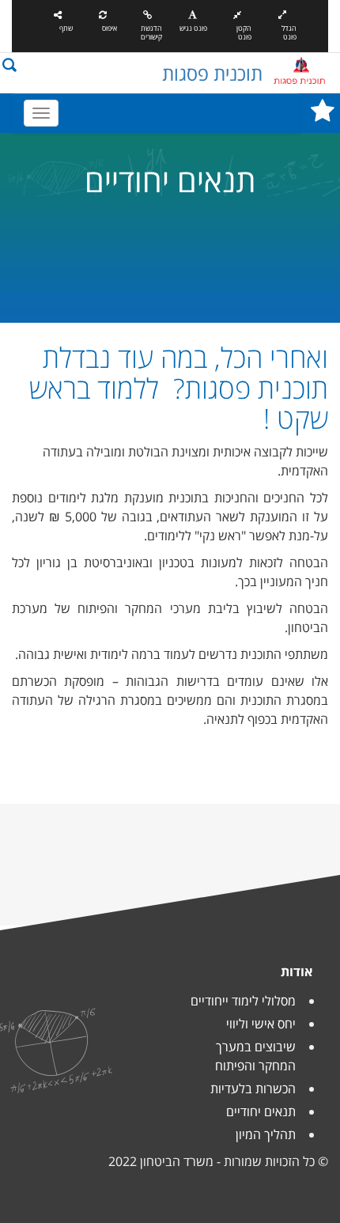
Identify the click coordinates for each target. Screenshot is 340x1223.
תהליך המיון (266, 1134)
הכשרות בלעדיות (253, 1088)
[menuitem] (244, 1050)
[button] (9, 63)
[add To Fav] (322, 115)
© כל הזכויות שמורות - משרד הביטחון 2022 (218, 1161)
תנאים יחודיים (261, 1111)
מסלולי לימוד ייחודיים (243, 1000)
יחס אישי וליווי (261, 1023)
